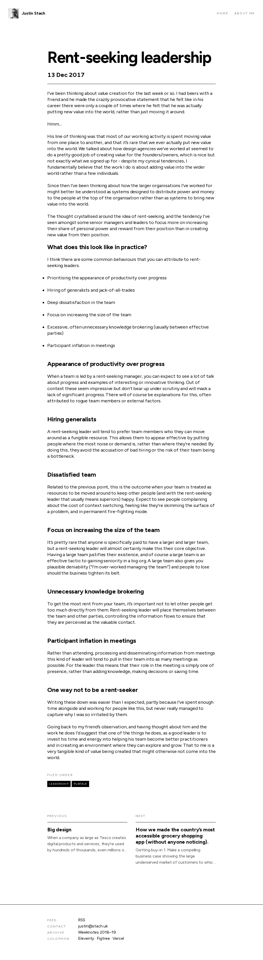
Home (222, 13)
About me (244, 13)
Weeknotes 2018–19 (97, 932)
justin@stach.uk (93, 926)
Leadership (59, 783)
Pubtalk (80, 783)
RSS (81, 919)
